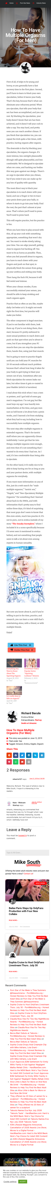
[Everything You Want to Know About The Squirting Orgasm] (14, 663)
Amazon (19, 744)
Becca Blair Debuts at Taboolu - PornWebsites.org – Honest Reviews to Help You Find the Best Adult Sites (27, 1036)
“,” (23, 524)
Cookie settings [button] (10, 1182)
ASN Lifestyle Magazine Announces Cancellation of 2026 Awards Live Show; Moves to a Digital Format (28, 1142)
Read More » (13, 920)
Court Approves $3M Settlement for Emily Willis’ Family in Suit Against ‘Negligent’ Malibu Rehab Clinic (29, 1076)
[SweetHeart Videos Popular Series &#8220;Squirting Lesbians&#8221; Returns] (32, 663)
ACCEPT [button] (23, 1181)
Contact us (28, 874)
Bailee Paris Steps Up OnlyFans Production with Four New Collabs (26, 911)
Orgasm (40, 744)
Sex (20, 741)
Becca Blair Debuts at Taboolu (23, 1041)
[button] (9, 755)
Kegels (33, 744)
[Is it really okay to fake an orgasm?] (14, 690)
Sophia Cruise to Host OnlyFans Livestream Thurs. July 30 (26, 964)
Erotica (27, 744)
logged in (22, 835)
